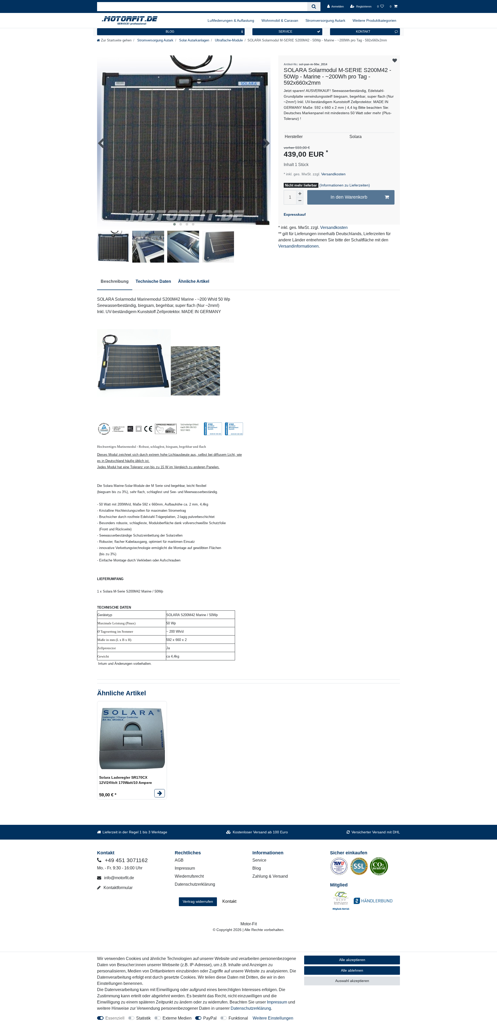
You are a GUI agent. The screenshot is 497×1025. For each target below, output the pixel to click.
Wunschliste (394, 60)
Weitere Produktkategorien (374, 20)
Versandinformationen (298, 246)
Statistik (143, 1018)
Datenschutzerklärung (195, 884)
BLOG (170, 31)
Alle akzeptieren (352, 960)
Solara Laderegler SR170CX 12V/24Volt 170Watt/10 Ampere (125, 780)
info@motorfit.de (118, 878)
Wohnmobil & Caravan (279, 20)
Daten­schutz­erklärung (251, 1008)
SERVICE (285, 31)
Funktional (238, 1018)
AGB (179, 860)
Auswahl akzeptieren (352, 981)
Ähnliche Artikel (193, 281)
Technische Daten (153, 281)
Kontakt (229, 901)
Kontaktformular (118, 887)
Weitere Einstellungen (273, 1018)
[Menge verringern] (299, 201)
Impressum (185, 868)
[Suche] (313, 6)
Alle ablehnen (352, 970)
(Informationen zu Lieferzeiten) (344, 185)
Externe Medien (177, 1018)
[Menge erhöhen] (299, 193)
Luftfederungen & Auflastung (231, 20)
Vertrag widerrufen (198, 901)
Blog (256, 868)
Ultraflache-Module (228, 40)
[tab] (114, 282)
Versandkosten (333, 174)
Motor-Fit (248, 924)
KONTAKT (363, 31)
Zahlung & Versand (270, 876)
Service (259, 860)
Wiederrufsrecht (189, 876)
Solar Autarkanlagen (193, 40)
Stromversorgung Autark (325, 20)
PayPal (210, 1018)
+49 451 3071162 (125, 860)
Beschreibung (115, 281)
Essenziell (115, 1018)
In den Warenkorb (349, 197)
